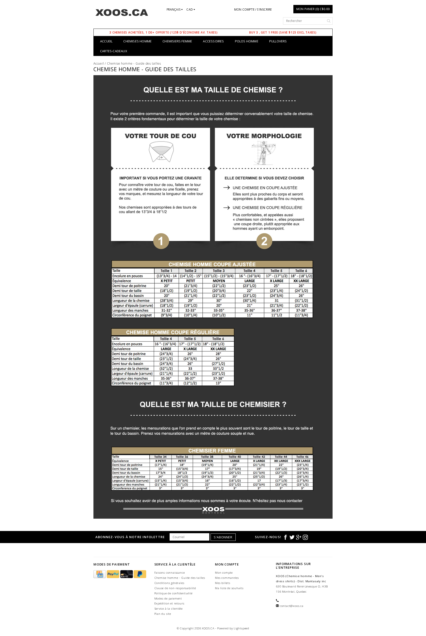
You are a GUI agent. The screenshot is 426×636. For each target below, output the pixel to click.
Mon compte (224, 572)
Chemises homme (137, 41)
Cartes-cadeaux (113, 51)
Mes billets (222, 583)
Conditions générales (169, 583)
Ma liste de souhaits (229, 588)
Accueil (106, 41)
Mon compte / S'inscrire (253, 9)
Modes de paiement (168, 598)
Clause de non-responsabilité (175, 588)
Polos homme (246, 41)
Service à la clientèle (168, 608)
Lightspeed (241, 628)
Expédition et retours (169, 603)
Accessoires (213, 41)
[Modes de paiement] (100, 574)
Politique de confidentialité (173, 593)
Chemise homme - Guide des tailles (134, 63)
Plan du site (162, 614)
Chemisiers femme (177, 41)
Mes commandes (227, 578)
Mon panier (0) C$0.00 (313, 9)
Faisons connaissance (169, 572)
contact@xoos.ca (291, 606)
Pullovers (278, 41)
